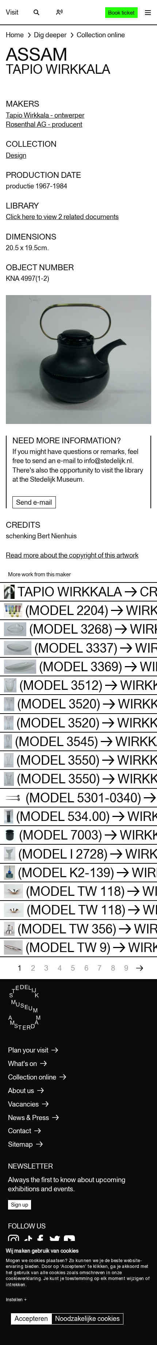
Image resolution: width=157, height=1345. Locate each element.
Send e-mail (34, 502)
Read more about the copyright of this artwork (72, 555)
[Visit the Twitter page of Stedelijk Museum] (54, 1240)
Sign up (19, 1205)
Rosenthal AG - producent (44, 124)
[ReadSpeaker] (59, 12)
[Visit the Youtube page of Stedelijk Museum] (69, 1240)
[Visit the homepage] (24, 1028)
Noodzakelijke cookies (87, 1318)
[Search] (36, 12)
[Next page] (139, 968)
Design (16, 155)
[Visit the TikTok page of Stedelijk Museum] (28, 1240)
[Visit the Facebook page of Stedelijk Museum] (40, 1240)
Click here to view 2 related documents (62, 217)
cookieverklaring (23, 1278)
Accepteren (31, 1318)
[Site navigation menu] (146, 12)
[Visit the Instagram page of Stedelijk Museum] (13, 1240)
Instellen (14, 1299)
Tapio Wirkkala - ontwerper (45, 115)
